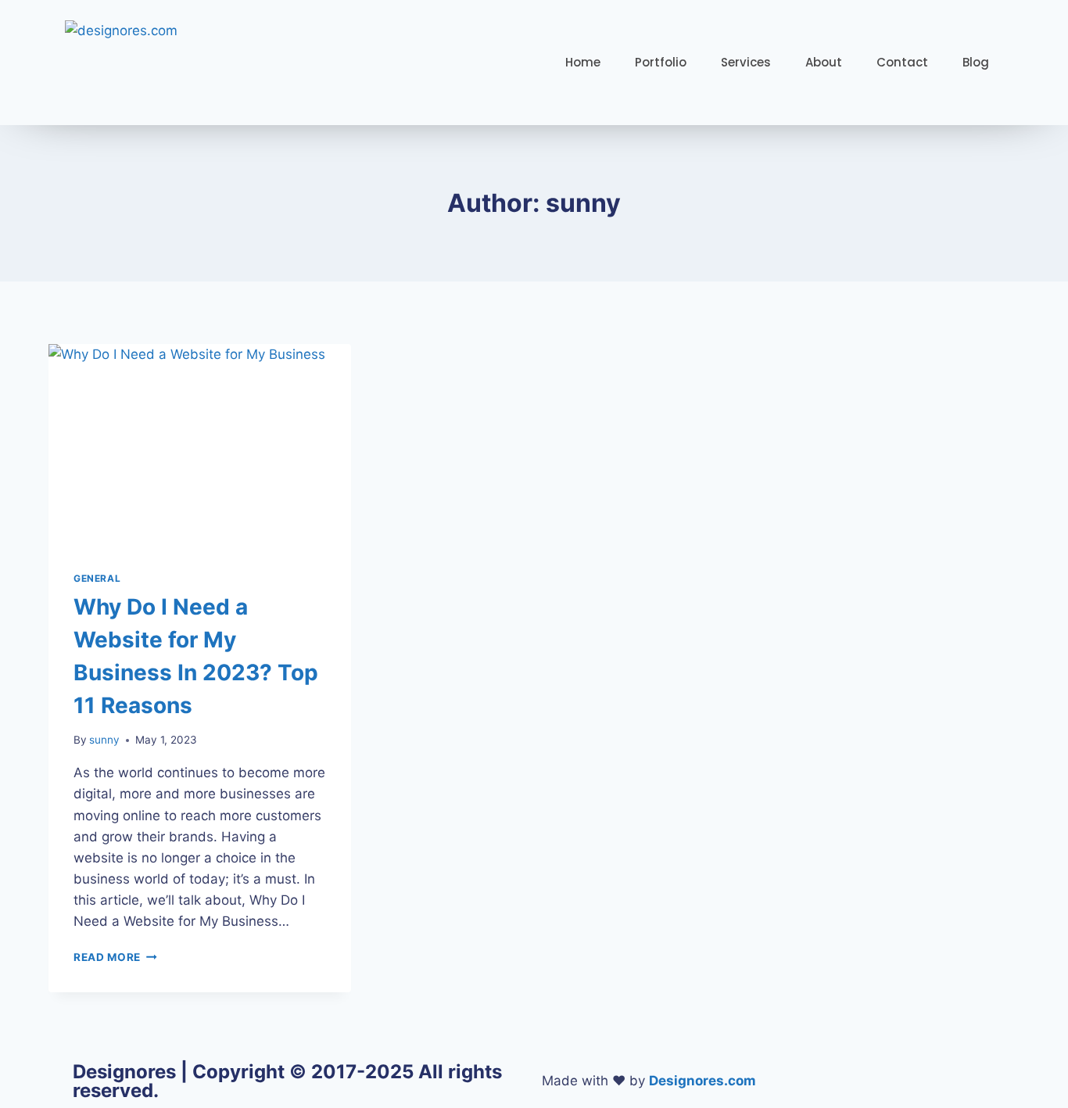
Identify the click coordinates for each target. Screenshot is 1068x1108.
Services (746, 62)
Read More (115, 957)
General (96, 578)
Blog (975, 62)
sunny (104, 739)
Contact (902, 62)
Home (582, 62)
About (823, 62)
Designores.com (702, 1080)
